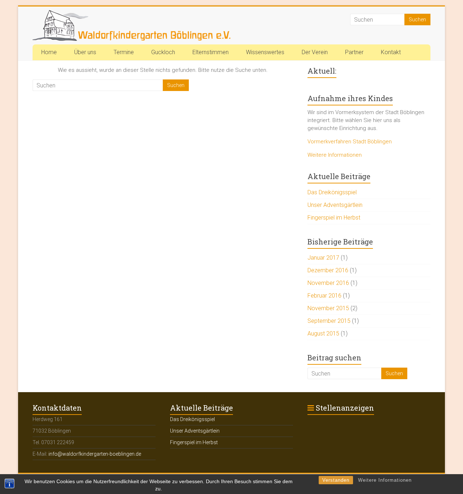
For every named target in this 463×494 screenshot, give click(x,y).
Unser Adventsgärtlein (334, 205)
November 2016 (328, 283)
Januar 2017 (323, 257)
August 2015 (323, 333)
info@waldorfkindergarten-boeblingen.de (94, 454)
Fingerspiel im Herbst (333, 217)
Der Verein (315, 52)
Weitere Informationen (385, 480)
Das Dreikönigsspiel (332, 192)
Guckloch (163, 52)
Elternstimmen (210, 52)
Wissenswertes (265, 52)
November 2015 (328, 308)
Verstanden (335, 480)
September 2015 (329, 320)
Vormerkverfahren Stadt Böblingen (349, 141)
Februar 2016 (324, 295)
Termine (124, 52)
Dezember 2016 (327, 270)
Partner (354, 52)
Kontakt (391, 52)
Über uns (85, 52)
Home (49, 52)
